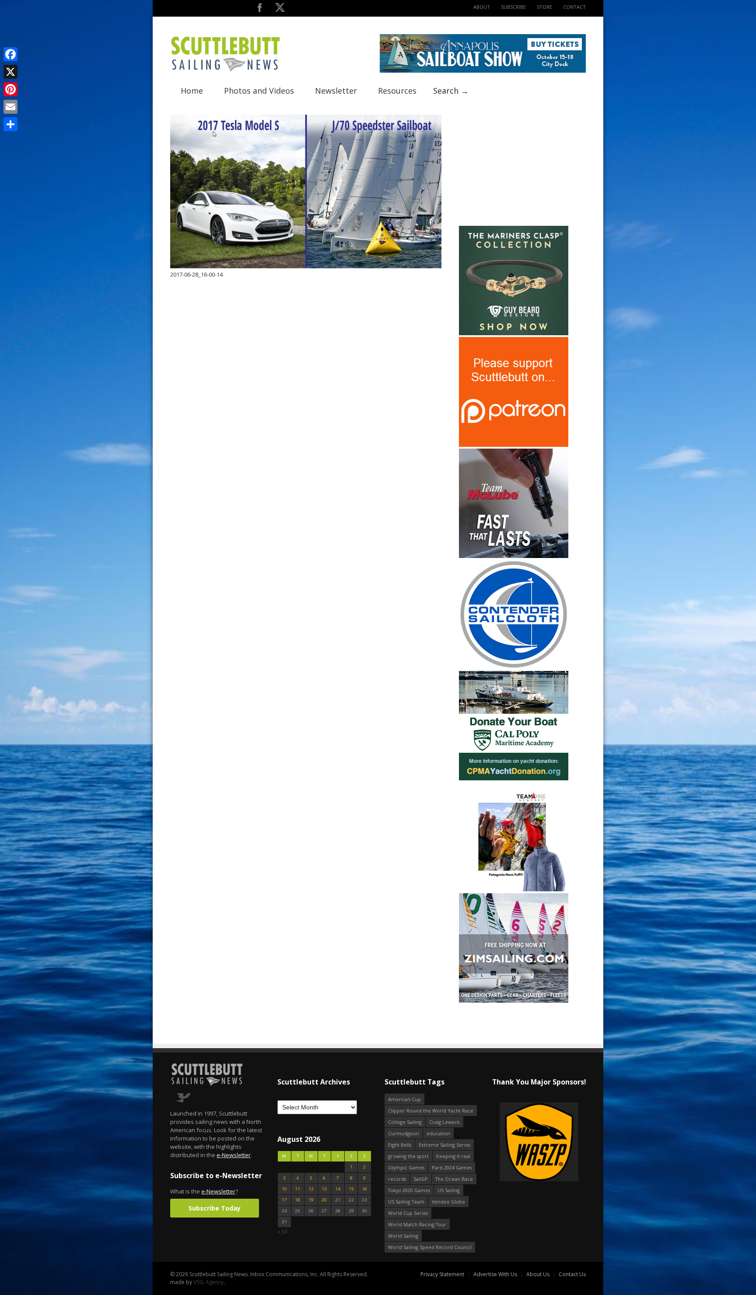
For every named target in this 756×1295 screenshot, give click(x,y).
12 (311, 1189)
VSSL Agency (208, 1282)
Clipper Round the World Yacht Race (430, 1110)
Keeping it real (453, 1156)
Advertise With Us (495, 1274)
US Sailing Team (406, 1201)
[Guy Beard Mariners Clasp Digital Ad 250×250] (513, 333)
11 (297, 1189)
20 (324, 1200)
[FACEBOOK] (259, 9)
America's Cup (404, 1099)
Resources (397, 90)
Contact (574, 7)
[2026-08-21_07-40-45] (483, 70)
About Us (538, 1274)
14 (337, 1189)
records (397, 1179)
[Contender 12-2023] (513, 667)
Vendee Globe (448, 1201)
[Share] (10, 124)
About (481, 7)
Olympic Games (406, 1167)
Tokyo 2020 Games (409, 1190)
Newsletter (336, 90)
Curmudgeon (403, 1133)
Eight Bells (399, 1144)
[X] (10, 72)
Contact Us (572, 1274)
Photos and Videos (259, 90)
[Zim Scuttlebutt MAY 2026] (513, 1000)
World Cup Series (408, 1213)
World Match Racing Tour (417, 1224)
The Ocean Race (454, 1179)
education (438, 1133)
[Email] (10, 107)
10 (284, 1189)
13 (324, 1189)
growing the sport (408, 1156)
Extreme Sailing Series (444, 1144)
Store (544, 7)
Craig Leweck (444, 1122)
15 (351, 1189)
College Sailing (405, 1122)
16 (364, 1189)
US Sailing (449, 1190)
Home (192, 90)
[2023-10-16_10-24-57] (573, 1142)
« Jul (282, 1231)
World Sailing (403, 1235)
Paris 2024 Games (452, 1167)
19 (311, 1200)
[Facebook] (10, 54)
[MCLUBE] (513, 556)
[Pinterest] (10, 89)
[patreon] (513, 445)
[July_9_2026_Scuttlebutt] (513, 778)
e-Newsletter (234, 1155)
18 (297, 1200)
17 (284, 1200)
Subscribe (513, 7)
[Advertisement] (513, 169)
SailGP (420, 1179)
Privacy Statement (442, 1274)
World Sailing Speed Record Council (430, 1247)
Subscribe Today (215, 1208)
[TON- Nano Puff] (513, 889)
